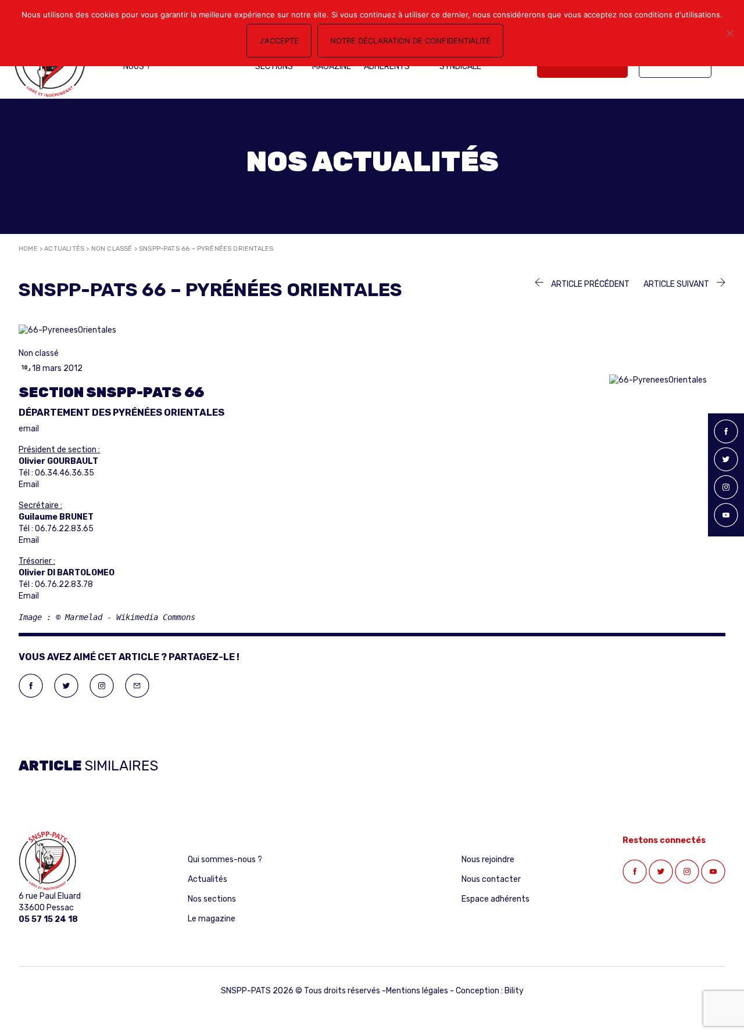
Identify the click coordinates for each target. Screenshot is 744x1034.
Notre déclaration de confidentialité (410, 40)
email (29, 429)
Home (28, 249)
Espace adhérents (496, 899)
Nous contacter (491, 879)
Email (29, 484)
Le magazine (211, 919)
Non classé (112, 249)
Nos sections (212, 899)
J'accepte (279, 40)
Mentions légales (417, 991)
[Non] (729, 33)
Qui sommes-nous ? (225, 859)
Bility (514, 991)
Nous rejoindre (488, 859)
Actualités (64, 249)
